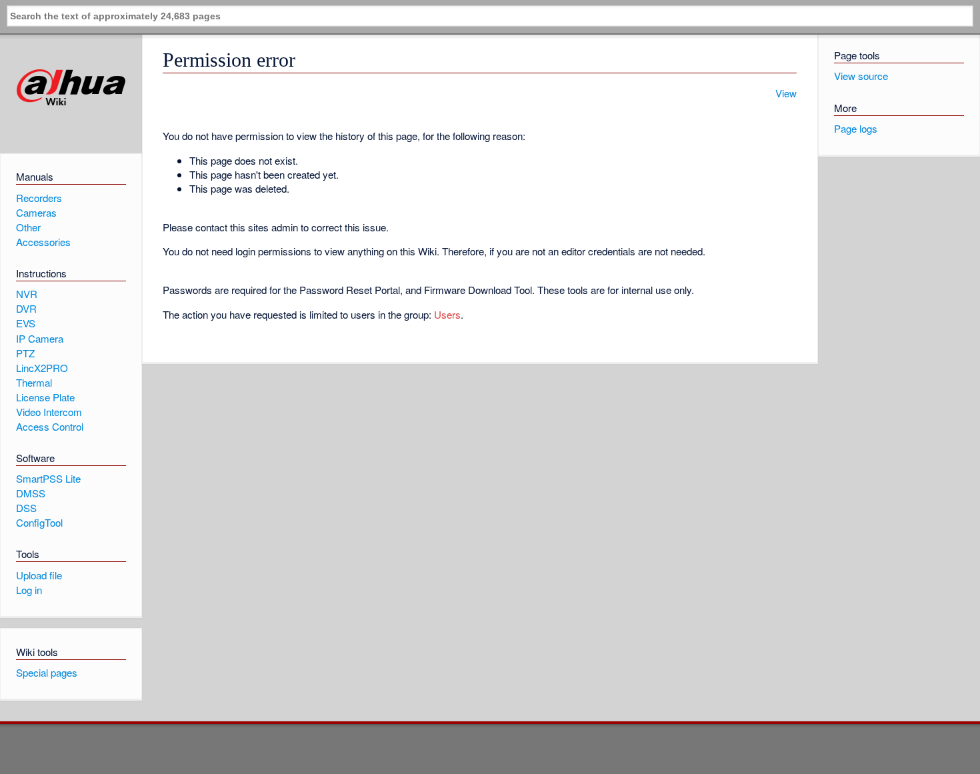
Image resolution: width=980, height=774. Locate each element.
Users (447, 314)
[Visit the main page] (71, 87)
